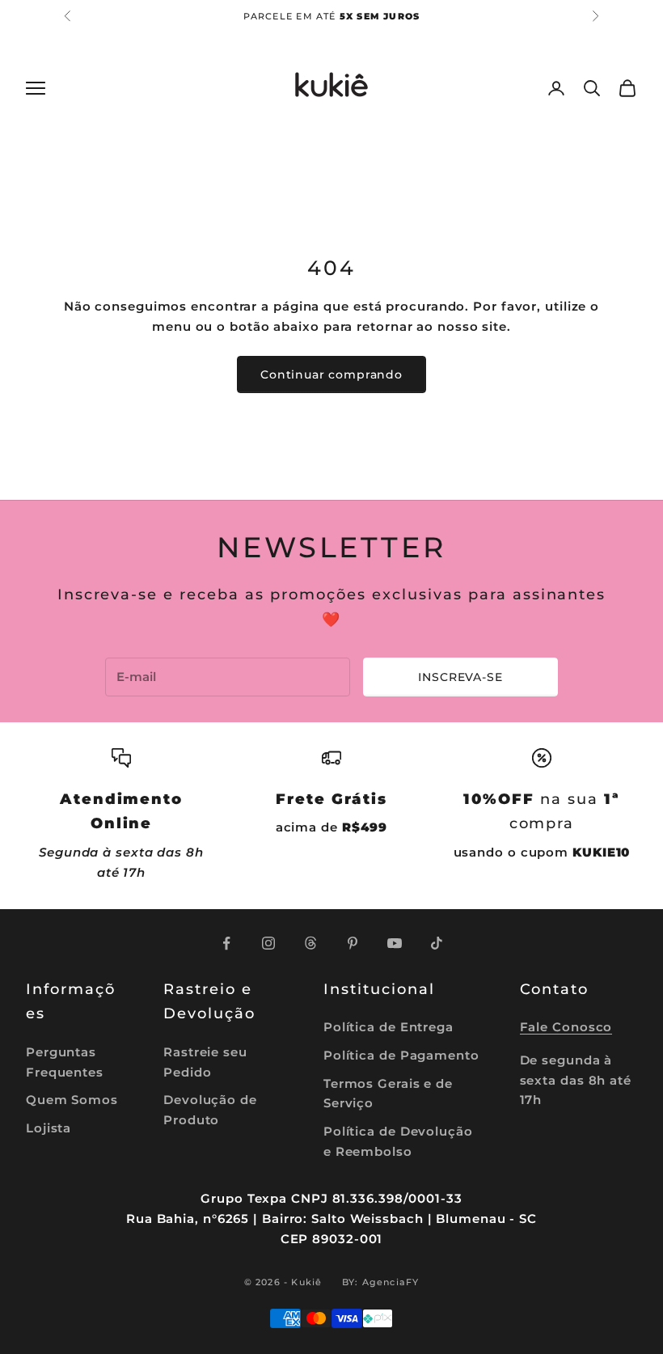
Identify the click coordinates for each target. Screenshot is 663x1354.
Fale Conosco (566, 1027)
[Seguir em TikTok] (437, 943)
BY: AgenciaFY (381, 1282)
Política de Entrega (388, 1027)
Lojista (48, 1128)
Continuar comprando (331, 374)
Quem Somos (72, 1099)
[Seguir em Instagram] (268, 943)
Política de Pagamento (401, 1055)
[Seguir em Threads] (310, 943)
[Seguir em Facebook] (226, 943)
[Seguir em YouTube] (394, 943)
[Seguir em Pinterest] (352, 943)
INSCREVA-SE (460, 677)
